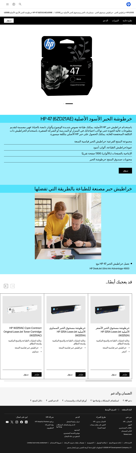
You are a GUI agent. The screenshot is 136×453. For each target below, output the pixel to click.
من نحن (129, 417)
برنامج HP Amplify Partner (44, 422)
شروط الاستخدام (55, 443)
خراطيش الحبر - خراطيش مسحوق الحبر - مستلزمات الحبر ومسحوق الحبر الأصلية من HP (95, 13)
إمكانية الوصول (101, 443)
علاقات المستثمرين (125, 428)
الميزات (115, 20)
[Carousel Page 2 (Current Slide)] (63, 103)
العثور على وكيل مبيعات (98, 425)
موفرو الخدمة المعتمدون (71, 433)
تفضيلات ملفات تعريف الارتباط (74, 443)
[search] (20, 4)
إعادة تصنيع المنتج (115, 443)
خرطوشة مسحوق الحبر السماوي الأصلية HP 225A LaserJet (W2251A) (67, 331)
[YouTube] (7, 422)
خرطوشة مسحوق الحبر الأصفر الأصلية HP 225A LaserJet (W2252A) (112, 331)
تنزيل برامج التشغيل (73, 422)
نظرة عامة (127, 20)
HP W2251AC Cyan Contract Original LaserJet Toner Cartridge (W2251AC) (23, 331)
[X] (12, 422)
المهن (130, 425)
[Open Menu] (7, 4)
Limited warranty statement (37, 443)
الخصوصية (90, 443)
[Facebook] (21, 422)
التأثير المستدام (127, 431)
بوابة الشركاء (49, 425)
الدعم (105, 20)
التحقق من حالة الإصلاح (72, 436)
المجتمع (77, 430)
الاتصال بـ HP (127, 422)
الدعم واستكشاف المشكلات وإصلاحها (65, 426)
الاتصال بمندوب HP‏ (99, 422)
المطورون (50, 428)
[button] (6, 286)
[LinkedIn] (26, 422)
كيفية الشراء (101, 428)
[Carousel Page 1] (69, 103)
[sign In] (14, 4)
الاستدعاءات (128, 443)
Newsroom (128, 434)
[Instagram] (16, 422)
